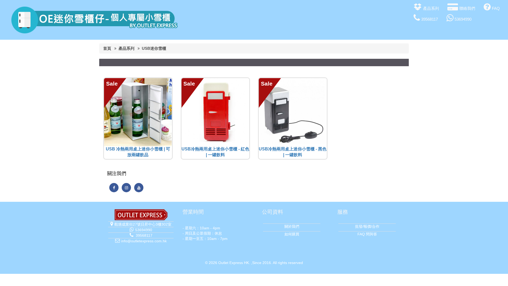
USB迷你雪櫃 (154, 48)
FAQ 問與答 (367, 234)
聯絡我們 (467, 8)
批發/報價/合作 (367, 226)
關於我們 (291, 226)
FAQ (496, 8)
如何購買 (291, 234)
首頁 (107, 48)
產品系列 (431, 8)
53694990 (463, 19)
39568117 (429, 19)
